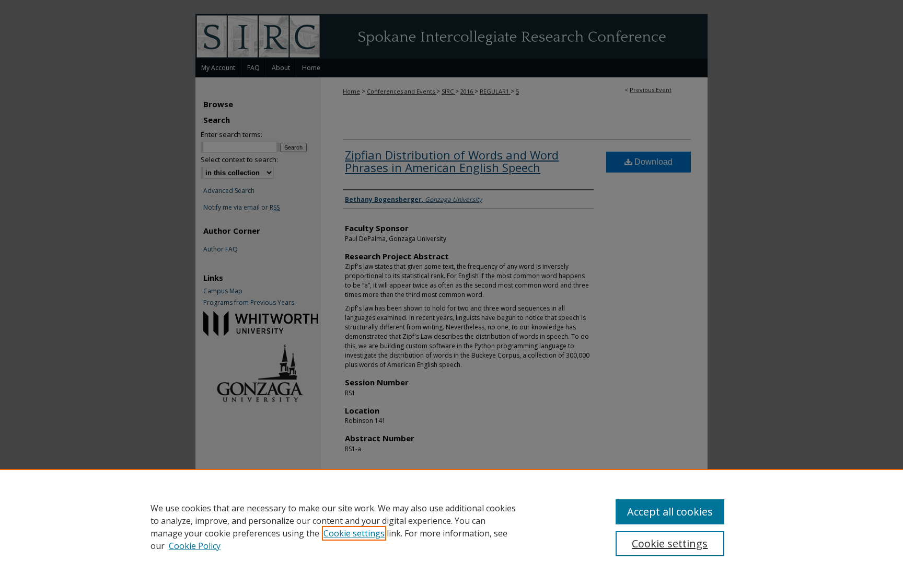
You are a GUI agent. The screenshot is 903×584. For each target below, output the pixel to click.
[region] (451, 526)
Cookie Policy (195, 546)
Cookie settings (354, 533)
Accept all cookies (670, 512)
